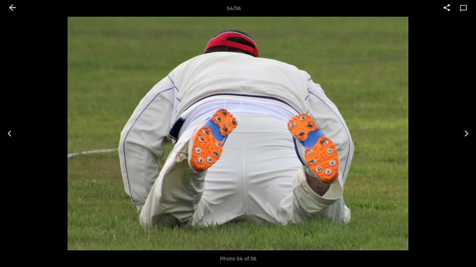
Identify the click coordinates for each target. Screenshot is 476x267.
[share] (447, 8)
